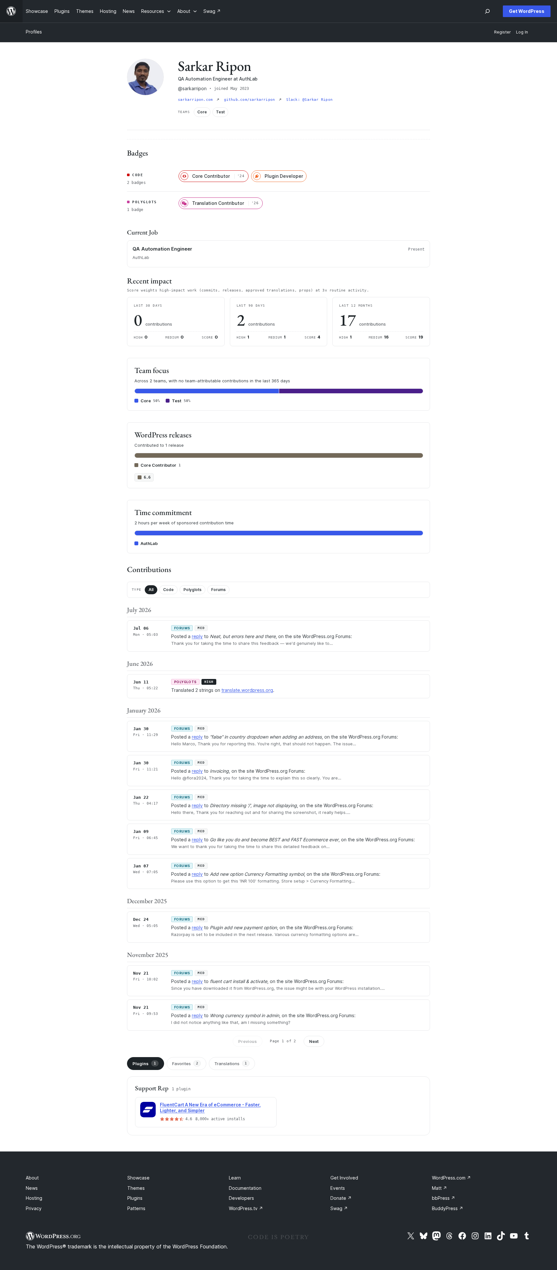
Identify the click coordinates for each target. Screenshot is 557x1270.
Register (502, 32)
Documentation (245, 1188)
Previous (247, 1041)
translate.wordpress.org (247, 690)
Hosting (34, 1198)
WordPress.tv (246, 1208)
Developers (241, 1198)
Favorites (185, 1063)
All (151, 589)
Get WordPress (526, 11)
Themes (136, 1188)
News (32, 1188)
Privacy (34, 1208)
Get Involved (344, 1177)
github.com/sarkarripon (251, 100)
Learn (235, 1177)
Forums (218, 589)
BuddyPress (447, 1208)
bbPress (443, 1198)
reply (197, 636)
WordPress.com (451, 1177)
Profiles (34, 31)
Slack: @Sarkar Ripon (309, 100)
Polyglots (192, 589)
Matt (439, 1188)
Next (314, 1041)
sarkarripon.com (196, 100)
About (32, 1177)
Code (168, 589)
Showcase (138, 1177)
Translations (230, 1063)
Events (337, 1188)
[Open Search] (487, 11)
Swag (339, 1208)
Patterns (136, 1208)
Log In (522, 32)
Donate (341, 1198)
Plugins (144, 1063)
